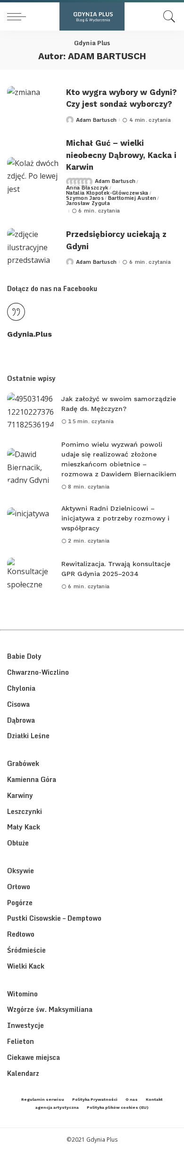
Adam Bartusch (96, 120)
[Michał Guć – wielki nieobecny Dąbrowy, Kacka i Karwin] (33, 176)
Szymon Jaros (85, 198)
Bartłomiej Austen (132, 198)
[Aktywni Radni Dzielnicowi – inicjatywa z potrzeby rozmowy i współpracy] (30, 525)
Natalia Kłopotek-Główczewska (107, 193)
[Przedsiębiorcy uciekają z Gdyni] (33, 247)
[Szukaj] (167, 16)
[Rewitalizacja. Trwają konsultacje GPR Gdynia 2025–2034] (30, 575)
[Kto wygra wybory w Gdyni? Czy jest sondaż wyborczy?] (33, 105)
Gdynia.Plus (29, 334)
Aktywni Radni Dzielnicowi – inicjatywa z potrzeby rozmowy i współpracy (115, 518)
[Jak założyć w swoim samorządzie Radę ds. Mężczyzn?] (30, 410)
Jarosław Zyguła (88, 203)
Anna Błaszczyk (87, 187)
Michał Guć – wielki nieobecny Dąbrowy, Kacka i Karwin (121, 155)
